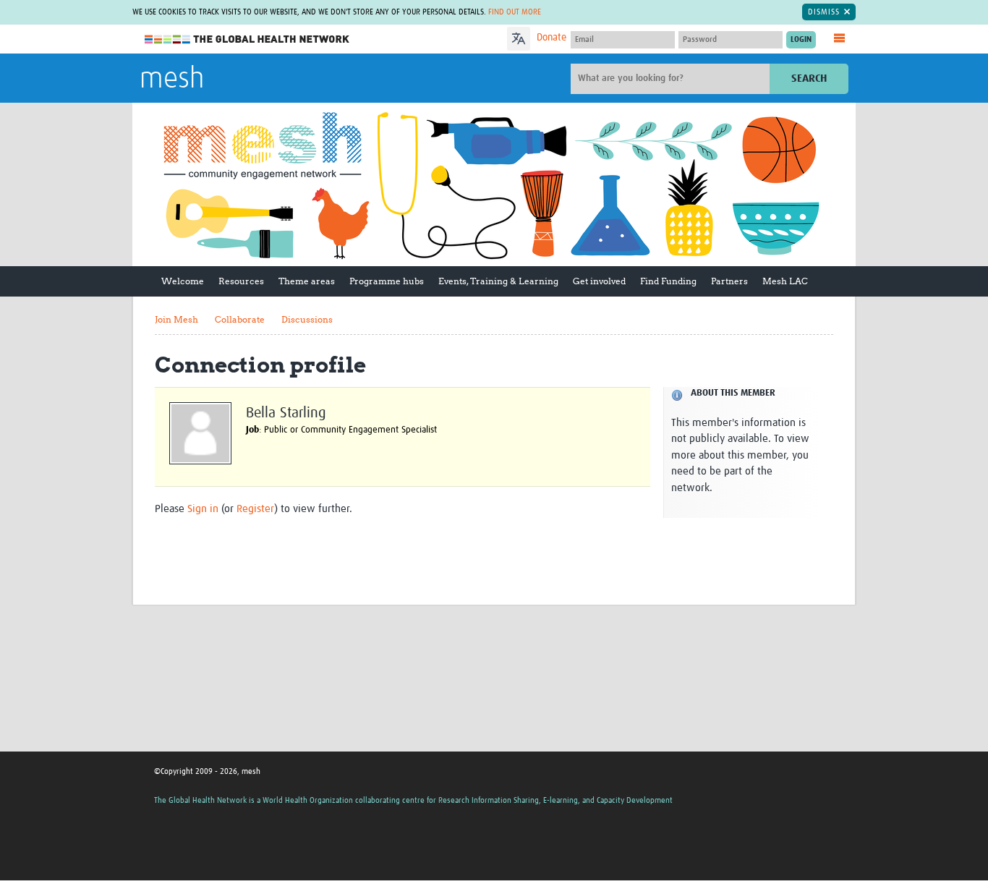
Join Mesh (176, 319)
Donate (551, 38)
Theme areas (306, 281)
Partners (729, 281)
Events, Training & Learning (498, 281)
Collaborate (240, 319)
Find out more (514, 12)
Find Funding (668, 281)
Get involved (599, 281)
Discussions (307, 319)
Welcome (182, 281)
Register (255, 508)
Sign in (202, 508)
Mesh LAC (785, 281)
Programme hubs (386, 281)
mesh (172, 79)
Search (809, 78)
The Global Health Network (247, 39)
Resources (241, 281)
